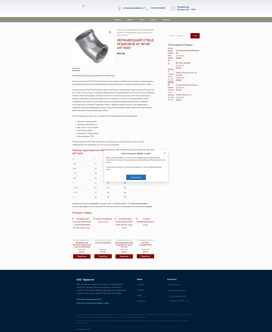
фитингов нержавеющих (122, 102)
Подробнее (81, 256)
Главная (117, 20)
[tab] (76, 70)
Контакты (166, 20)
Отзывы (153, 20)
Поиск (195, 36)
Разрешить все (136, 177)
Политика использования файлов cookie (92, 303)
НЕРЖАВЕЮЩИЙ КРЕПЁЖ (132, 30)
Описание (76, 70)
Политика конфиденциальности (89, 299)
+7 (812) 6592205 (157, 8)
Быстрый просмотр (82, 238)
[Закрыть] (165, 153)
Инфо (142, 20)
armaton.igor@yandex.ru (133, 8)
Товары (130, 20)
